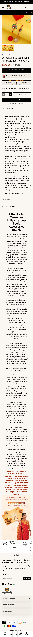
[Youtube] (5, 584)
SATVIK (4, 570)
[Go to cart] (29, 7)
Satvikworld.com (16, 630)
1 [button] (16, 538)
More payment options (16, 103)
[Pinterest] (11, 584)
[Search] (25, 7)
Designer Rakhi (6, 54)
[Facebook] (3, 584)
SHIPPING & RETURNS (9, 206)
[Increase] (10, 94)
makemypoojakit (22, 568)
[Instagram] (8, 584)
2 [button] (17, 538)
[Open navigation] (3, 7)
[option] (5, 48)
